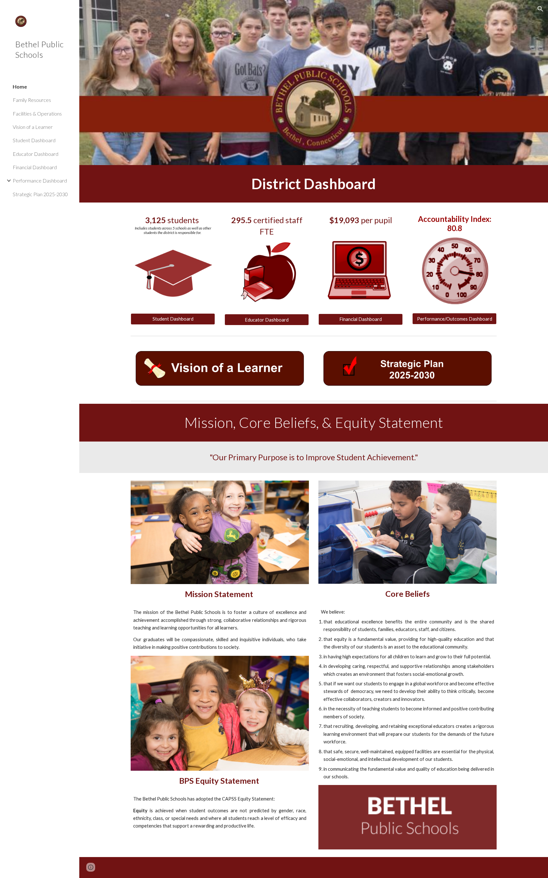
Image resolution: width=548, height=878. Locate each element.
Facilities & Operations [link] (37, 113)
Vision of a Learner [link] (33, 127)
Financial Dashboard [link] (35, 167)
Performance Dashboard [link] (40, 180)
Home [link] (20, 86)
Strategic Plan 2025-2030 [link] (40, 194)
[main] (314, 184)
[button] (540, 9)
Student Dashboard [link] (34, 140)
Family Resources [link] (32, 100)
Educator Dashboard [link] (35, 154)
